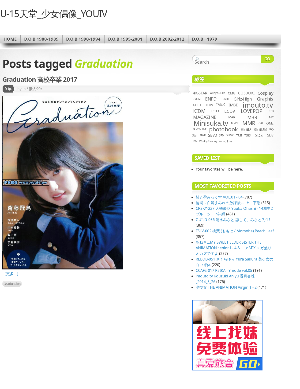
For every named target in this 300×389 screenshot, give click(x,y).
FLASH (225, 99)
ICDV (209, 105)
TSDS (258, 135)
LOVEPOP (251, 111)
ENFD (211, 99)
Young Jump (226, 141)
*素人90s (34, 88)
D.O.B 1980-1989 (41, 39)
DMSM (196, 99)
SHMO (230, 135)
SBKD (203, 135)
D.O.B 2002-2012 (167, 39)
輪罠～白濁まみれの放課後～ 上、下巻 (228, 202)
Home (10, 39)
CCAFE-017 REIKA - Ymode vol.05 (224, 270)
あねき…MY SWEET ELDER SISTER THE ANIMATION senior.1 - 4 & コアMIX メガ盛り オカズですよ (233, 248)
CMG (231, 93)
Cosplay (265, 93)
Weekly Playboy (208, 141)
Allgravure (217, 93)
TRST (239, 135)
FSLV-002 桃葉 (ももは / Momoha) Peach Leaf (235, 230)
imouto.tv (258, 105)
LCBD (215, 111)
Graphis (265, 99)
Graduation (12, 283)
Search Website (267, 59)
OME (270, 123)
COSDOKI (246, 93)
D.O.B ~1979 (204, 39)
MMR (248, 123)
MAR (231, 117)
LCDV (229, 111)
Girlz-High (243, 99)
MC (271, 117)
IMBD (234, 105)
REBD (246, 129)
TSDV (269, 135)
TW (195, 141)
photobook (223, 129)
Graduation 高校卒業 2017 (39, 79)
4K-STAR (200, 93)
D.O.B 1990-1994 (83, 39)
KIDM (199, 111)
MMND (235, 123)
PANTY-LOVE (199, 129)
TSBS (247, 135)
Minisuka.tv (211, 123)
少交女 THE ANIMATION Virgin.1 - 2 (226, 287)
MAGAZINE (204, 117)
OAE (261, 123)
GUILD (197, 105)
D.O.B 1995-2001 (125, 39)
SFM (221, 135)
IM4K (220, 104)
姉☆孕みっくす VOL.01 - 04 (219, 197)
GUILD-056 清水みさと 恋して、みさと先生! (233, 219)
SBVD (212, 135)
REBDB (260, 129)
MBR (252, 117)
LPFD (271, 111)
